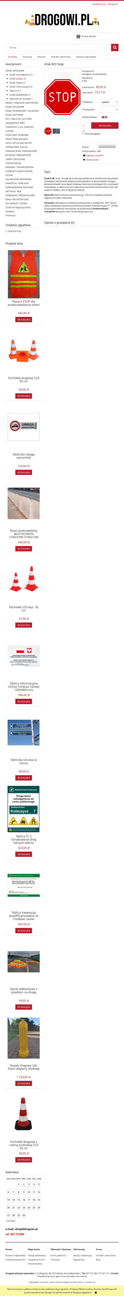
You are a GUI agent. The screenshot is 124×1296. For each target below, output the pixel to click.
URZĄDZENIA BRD (15, 122)
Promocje (10, 215)
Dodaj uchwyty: (89, 117)
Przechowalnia (35, 1263)
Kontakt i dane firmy (106, 1255)
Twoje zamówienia (37, 1255)
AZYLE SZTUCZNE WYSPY (18, 143)
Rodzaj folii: (88, 109)
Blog (98, 1259)
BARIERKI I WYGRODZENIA (19, 167)
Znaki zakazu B (18, 78)
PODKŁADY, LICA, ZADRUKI (19, 126)
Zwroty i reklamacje (82, 1255)
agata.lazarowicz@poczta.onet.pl (71, 1276)
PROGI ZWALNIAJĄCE (16, 138)
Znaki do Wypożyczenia (18, 207)
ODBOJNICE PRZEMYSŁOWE (20, 195)
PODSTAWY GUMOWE (17, 134)
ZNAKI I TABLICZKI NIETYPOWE (21, 102)
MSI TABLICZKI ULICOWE (18, 118)
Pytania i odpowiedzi (15, 1255)
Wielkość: (87, 102)
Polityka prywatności (15, 1259)
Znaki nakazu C (18, 82)
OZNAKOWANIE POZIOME (19, 187)
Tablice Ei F (15, 90)
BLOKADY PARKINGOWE (18, 155)
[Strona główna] (62, 19)
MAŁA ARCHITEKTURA (17, 199)
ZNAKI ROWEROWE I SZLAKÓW (21, 110)
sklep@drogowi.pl (45, 1276)
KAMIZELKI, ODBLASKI (17, 183)
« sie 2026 (10, 1220)
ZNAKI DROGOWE (14, 70)
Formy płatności (58, 1255)
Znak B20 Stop (14, 231)
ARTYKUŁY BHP (13, 191)
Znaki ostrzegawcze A (21, 74)
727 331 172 (103, 1273)
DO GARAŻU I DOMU (16, 203)
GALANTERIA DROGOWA (18, 179)
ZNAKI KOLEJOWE (14, 106)
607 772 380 (91, 1273)
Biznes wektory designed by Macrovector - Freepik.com (72, 1282)
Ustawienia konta (36, 1259)
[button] (92, 155)
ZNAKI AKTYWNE (14, 114)
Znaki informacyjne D (21, 86)
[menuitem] (12, 57)
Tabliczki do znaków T (21, 98)
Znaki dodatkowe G (20, 94)
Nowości (10, 211)
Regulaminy (79, 1259)
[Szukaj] (115, 47)
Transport (55, 1259)
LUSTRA (9, 130)
